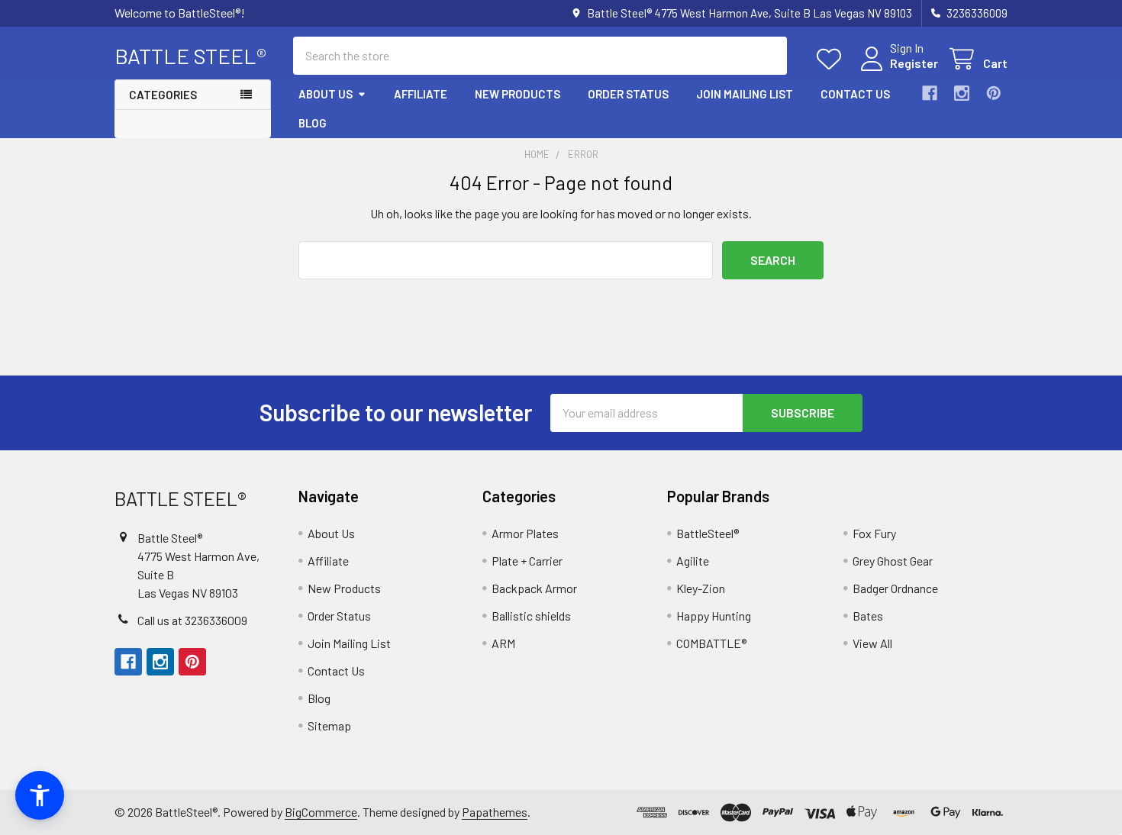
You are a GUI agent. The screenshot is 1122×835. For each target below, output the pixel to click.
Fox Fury (874, 533)
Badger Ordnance (895, 588)
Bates (868, 615)
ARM (503, 643)
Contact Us (855, 94)
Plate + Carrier (527, 560)
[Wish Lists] (832, 59)
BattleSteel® (707, 533)
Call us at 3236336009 (192, 620)
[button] (39, 795)
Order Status (628, 94)
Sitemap (329, 725)
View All (872, 643)
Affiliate (420, 94)
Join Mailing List (744, 94)
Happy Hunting (713, 615)
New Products (517, 94)
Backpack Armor (534, 588)
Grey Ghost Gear (893, 560)
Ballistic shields (531, 615)
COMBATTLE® (711, 643)
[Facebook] (929, 93)
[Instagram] (961, 93)
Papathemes (494, 811)
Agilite (692, 560)
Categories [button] (163, 95)
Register (914, 63)
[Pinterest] (994, 93)
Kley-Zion (700, 588)
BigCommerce (321, 811)
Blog (312, 123)
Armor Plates (525, 533)
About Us (325, 94)
